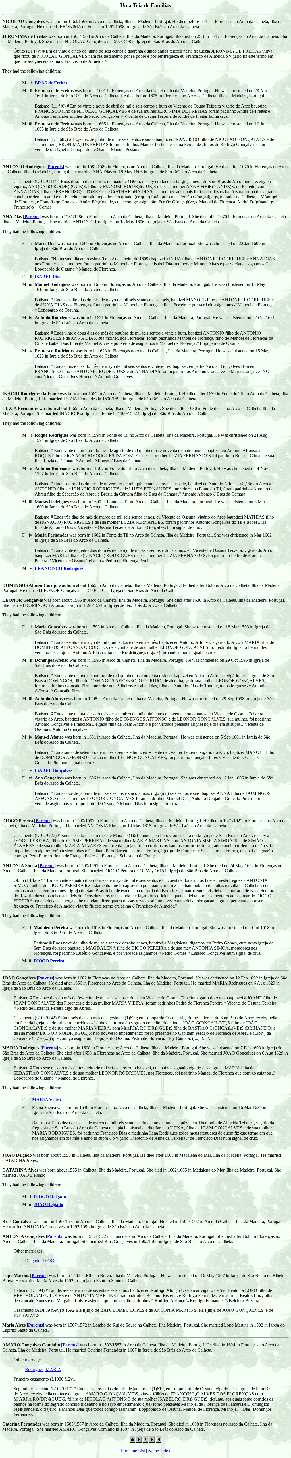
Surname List (133, 1450)
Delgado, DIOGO (41, 1260)
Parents (55, 166)
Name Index (159, 1450)
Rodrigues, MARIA (43, 1369)
